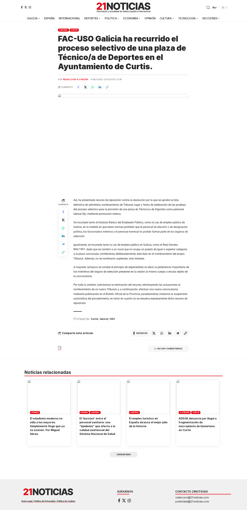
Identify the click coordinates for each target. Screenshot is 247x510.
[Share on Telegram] (63, 244)
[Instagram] (30, 7)
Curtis (74, 30)
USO (112, 318)
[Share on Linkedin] (99, 87)
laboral (104, 318)
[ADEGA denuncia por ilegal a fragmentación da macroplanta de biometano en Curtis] (197, 397)
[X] (26, 7)
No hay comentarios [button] (169, 348)
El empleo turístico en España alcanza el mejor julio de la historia (148, 422)
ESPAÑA (84, 412)
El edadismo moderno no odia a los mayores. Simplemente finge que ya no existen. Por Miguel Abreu (47, 426)
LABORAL (63, 30)
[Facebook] (22, 7)
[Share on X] (85, 87)
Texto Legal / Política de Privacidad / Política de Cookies (48, 501)
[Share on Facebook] (78, 87)
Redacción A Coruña (75, 79)
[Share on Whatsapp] (92, 87)
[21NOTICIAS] (123, 8)
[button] (208, 7)
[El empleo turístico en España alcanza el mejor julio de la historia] (148, 397)
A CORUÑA (184, 412)
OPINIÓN (35, 412)
